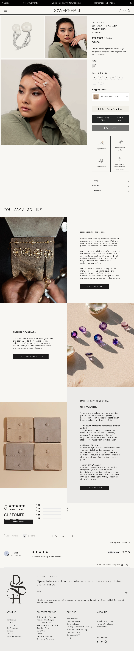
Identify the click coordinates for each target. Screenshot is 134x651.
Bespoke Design (73, 621)
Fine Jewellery (72, 618)
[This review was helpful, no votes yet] (122, 564)
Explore (71, 612)
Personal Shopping (44, 636)
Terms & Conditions (105, 624)
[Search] (120, 10)
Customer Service (46, 612)
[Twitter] (102, 641)
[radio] (94, 66)
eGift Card (41, 631)
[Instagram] (106, 641)
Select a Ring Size (99, 73)
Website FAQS (102, 627)
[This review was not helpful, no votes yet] (127, 564)
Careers (10, 634)
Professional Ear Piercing (77, 629)
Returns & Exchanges (45, 620)
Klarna (39, 634)
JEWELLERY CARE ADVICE (30, 356)
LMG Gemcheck (73, 632)
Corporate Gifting (74, 635)
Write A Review (18, 522)
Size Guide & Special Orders (48, 625)
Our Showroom (13, 628)
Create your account (106, 621)
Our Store (11, 625)
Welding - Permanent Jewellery (79, 627)
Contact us (11, 620)
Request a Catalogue (45, 639)
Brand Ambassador (14, 636)
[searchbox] (13, 536)
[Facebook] (98, 641)
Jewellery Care (43, 628)
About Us (11, 612)
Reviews (10, 631)
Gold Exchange (73, 624)
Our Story (10, 623)
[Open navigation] (5, 10)
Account (102, 612)
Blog (69, 638)
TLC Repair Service (44, 623)
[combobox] (39, 536)
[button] (110, 180)
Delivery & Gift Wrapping (46, 617)
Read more (100, 55)
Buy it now (110, 128)
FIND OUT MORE (94, 286)
